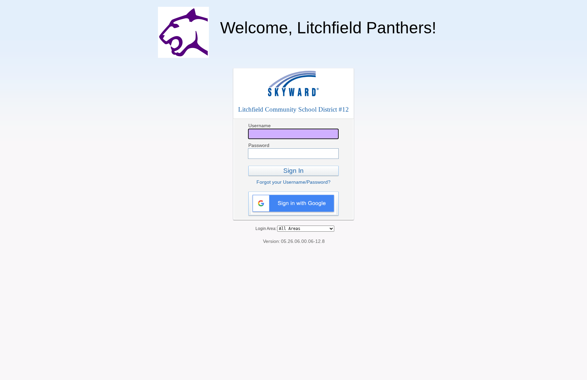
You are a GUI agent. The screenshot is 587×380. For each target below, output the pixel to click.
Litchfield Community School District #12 (293, 109)
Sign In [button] (293, 170)
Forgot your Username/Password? (293, 182)
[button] (293, 204)
